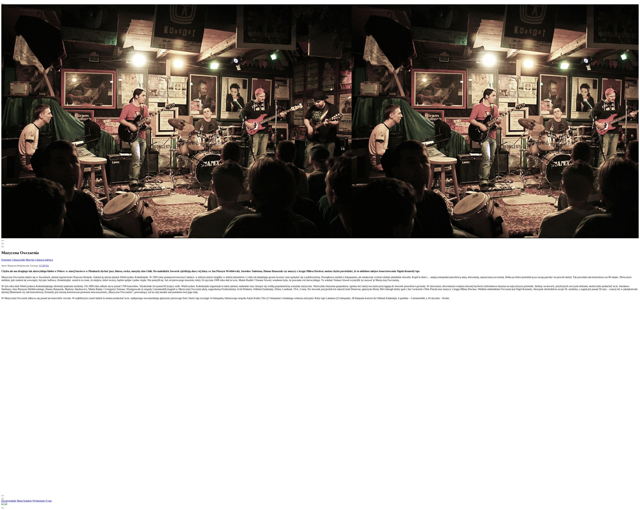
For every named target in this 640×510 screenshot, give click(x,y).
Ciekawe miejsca (44, 259)
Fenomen (6, 259)
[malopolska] (6, 504)
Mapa (20, 500)
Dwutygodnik (8, 500)
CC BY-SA (44, 265)
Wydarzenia (38, 500)
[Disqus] (320, 359)
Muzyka (30, 259)
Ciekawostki (18, 259)
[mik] (3, 504)
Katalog (27, 500)
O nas (49, 500)
